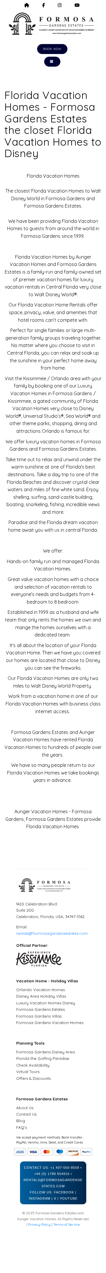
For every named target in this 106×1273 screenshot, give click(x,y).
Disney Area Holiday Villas (41, 996)
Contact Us (26, 1114)
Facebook (64, 1192)
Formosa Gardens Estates (40, 1009)
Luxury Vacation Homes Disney (45, 1003)
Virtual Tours (27, 1071)
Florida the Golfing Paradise (42, 1058)
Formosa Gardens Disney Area (45, 1052)
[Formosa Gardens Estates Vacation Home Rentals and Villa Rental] (53, 24)
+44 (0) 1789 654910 (51, 1174)
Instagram (39, 1198)
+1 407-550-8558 (64, 1167)
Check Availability (32, 1065)
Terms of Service (66, 1224)
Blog (20, 1120)
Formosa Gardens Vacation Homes (49, 1022)
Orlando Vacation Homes (40, 989)
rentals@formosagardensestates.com (52, 933)
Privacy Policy (39, 1224)
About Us (24, 1107)
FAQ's (21, 1127)
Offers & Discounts (33, 1078)
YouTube (68, 1198)
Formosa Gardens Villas (39, 1016)
